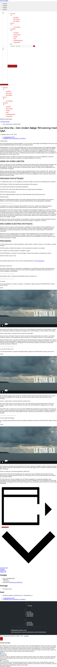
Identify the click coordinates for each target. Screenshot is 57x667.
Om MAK (16, 32)
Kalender (5, 5)
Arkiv (15, 38)
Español (5, 9)
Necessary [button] (2, 652)
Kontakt (5, 7)
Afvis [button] (21, 636)
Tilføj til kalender (5, 527)
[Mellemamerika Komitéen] (5, 47)
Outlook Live (3, 571)
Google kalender (4, 567)
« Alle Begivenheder (5, 121)
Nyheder (5, 3)
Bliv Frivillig (17, 19)
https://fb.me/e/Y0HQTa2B (15, 582)
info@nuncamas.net (39, 260)
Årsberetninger (29, 614)
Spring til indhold (4, 0)
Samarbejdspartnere (18, 40)
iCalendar (2, 569)
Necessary (4, 654)
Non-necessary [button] (3, 659)
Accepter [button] (17, 636)
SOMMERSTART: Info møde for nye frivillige (14, 138)
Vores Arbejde (17, 34)
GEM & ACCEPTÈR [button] (5, 666)
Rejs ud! (30, 605)
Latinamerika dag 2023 (9, 137)
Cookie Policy (17, 42)
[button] (23, 44)
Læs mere (26, 636)
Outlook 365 (3, 570)
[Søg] (34, 46)
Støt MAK (16, 17)
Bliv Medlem (17, 21)
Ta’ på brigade (17, 27)
